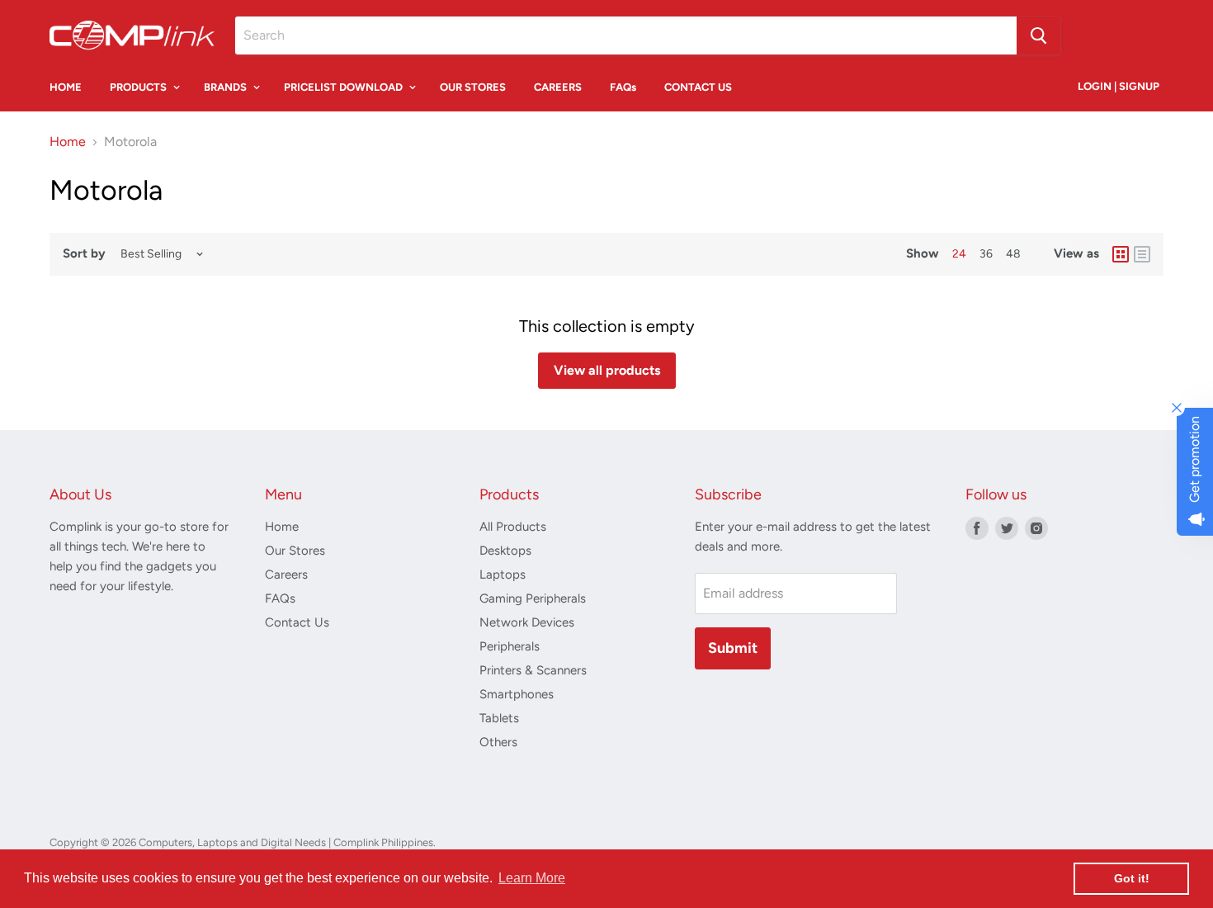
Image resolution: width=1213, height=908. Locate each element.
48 (1013, 254)
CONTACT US (698, 87)
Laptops (502, 574)
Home (68, 142)
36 (986, 254)
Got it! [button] (1131, 878)
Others (498, 742)
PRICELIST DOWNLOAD (344, 87)
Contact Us (297, 622)
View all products (607, 370)
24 (959, 254)
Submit (733, 648)
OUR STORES (473, 87)
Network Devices (526, 622)
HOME (66, 87)
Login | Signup (1118, 86)
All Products (512, 526)
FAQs (623, 87)
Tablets (499, 718)
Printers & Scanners (533, 670)
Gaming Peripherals (532, 598)
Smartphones (516, 694)
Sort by (84, 254)
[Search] (1038, 35)
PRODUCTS (139, 87)
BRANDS (226, 87)
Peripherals (509, 646)
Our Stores (295, 550)
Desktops (505, 550)
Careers (286, 574)
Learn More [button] (531, 878)
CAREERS (558, 87)
